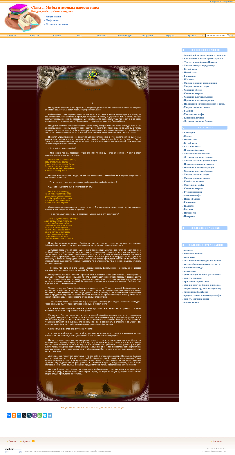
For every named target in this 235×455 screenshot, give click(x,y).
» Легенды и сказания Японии (197, 121)
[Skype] (45, 415)
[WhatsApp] (39, 415)
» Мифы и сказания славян (196, 107)
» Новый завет (189, 72)
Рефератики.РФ (219, 451)
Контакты (217, 441)
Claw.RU (221, 448)
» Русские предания (192, 191)
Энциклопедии (124, 35)
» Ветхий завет (189, 68)
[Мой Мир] (19, 415)
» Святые (187, 136)
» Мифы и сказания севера (195, 86)
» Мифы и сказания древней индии (199, 82)
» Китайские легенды (193, 117)
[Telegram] (50, 415)
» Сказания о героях (192, 93)
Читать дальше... (192, 302)
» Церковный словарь (193, 150)
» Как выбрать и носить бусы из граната (202, 58)
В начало (34, 35)
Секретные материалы (222, 1)
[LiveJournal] (29, 415)
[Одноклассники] (14, 415)
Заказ (79, 35)
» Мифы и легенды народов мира (198, 65)
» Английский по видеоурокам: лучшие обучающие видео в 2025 (204, 55)
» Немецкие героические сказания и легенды (204, 103)
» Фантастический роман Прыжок (199, 61)
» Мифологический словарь (196, 153)
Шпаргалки (147, 35)
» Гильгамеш (189, 75)
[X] (24, 415)
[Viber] (34, 415)
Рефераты (170, 35)
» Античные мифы (191, 195)
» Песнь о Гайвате (191, 198)
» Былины (187, 110)
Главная (11, 35)
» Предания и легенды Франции (198, 100)
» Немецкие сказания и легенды (198, 163)
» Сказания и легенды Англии (197, 96)
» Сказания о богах (192, 89)
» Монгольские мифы (193, 114)
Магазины (102, 35)
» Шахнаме (188, 79)
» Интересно (188, 216)
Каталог (57, 35)
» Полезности (189, 212)
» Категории (188, 132)
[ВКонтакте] (9, 415)
